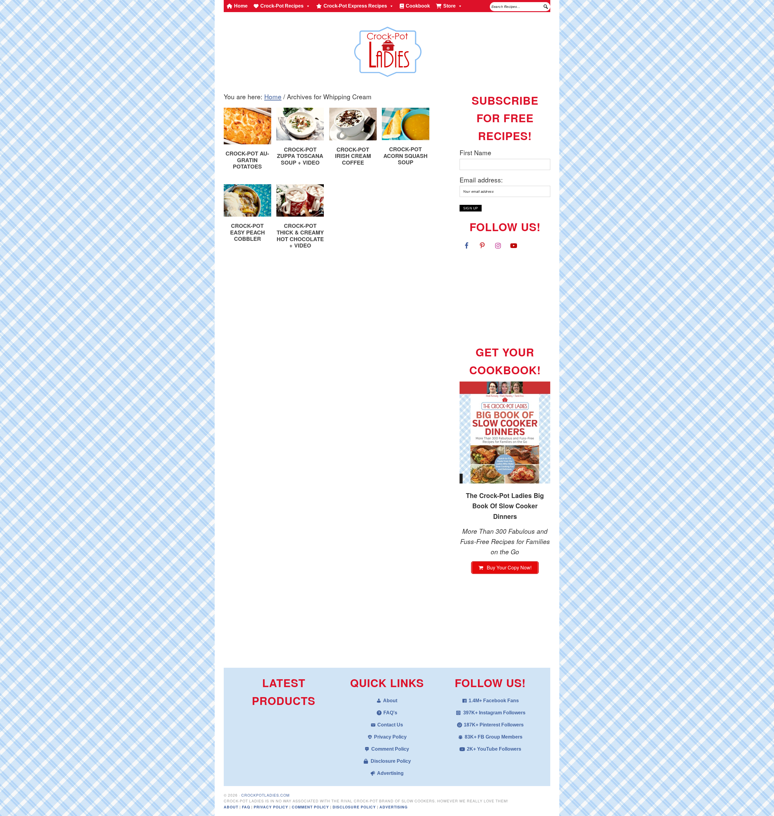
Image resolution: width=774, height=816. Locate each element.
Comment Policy (390, 749)
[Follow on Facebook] (466, 245)
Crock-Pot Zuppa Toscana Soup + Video (300, 156)
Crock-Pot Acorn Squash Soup (405, 155)
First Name (475, 152)
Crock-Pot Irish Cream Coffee (353, 156)
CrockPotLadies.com (265, 795)
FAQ (246, 807)
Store (449, 5)
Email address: (481, 179)
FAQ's (390, 712)
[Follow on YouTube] (514, 245)
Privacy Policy (390, 736)
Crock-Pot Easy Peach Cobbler (247, 232)
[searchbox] (520, 6)
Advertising (390, 773)
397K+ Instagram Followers (494, 712)
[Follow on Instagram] (498, 245)
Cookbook (418, 5)
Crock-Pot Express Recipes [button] (355, 5)
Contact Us (390, 724)
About (390, 700)
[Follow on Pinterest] (482, 245)
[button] (545, 6)
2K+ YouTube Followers (494, 749)
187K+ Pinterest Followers (494, 724)
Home (241, 5)
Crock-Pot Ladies (387, 49)
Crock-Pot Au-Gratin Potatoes (247, 159)
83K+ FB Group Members (493, 736)
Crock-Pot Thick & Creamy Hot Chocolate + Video (300, 235)
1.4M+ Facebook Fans (494, 700)
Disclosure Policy (391, 761)
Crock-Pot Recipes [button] (282, 5)
